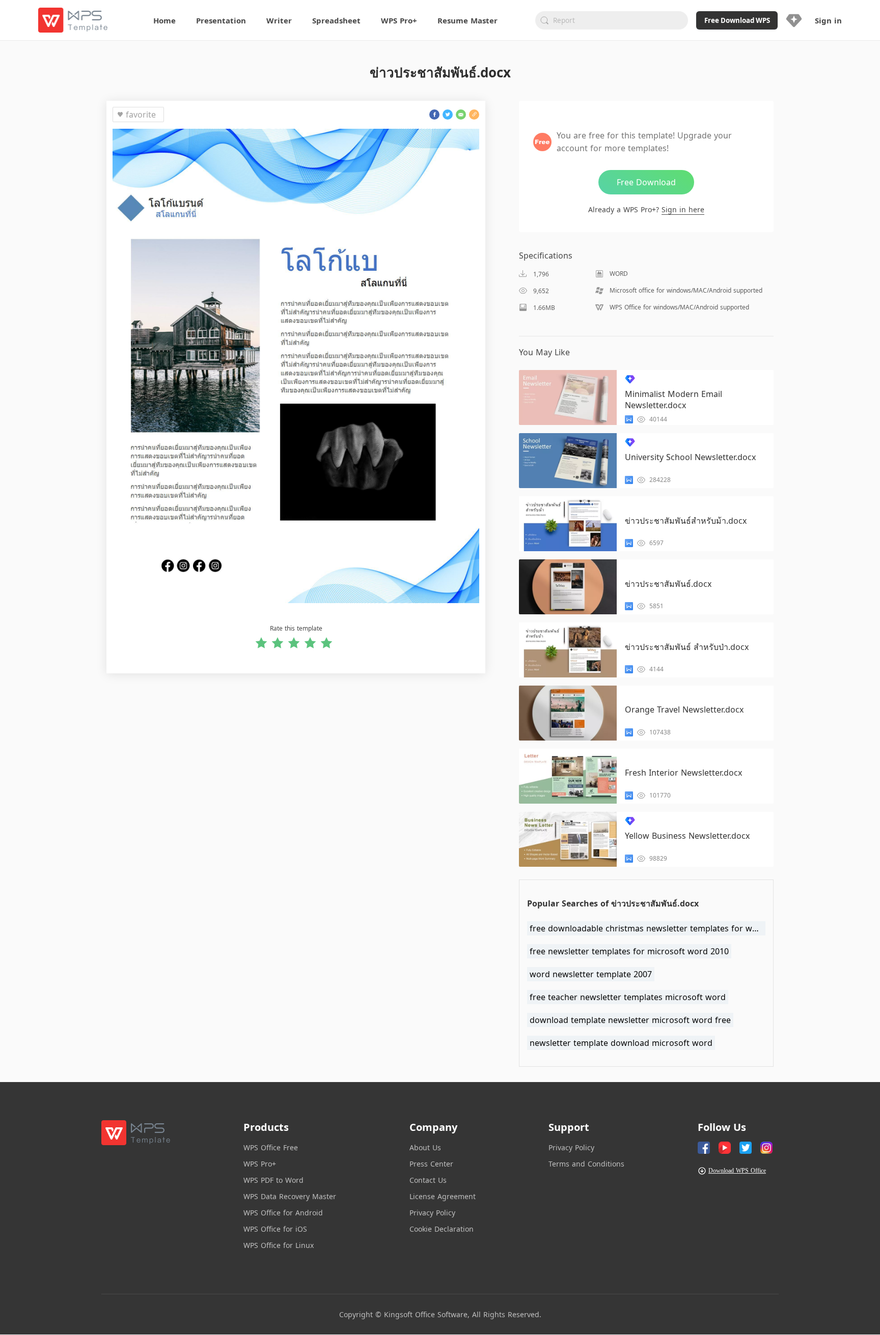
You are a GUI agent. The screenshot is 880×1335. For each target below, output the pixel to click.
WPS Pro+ (259, 1164)
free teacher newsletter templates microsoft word (628, 997)
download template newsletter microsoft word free (630, 1020)
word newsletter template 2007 (591, 974)
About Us (425, 1147)
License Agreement (442, 1196)
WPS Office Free (270, 1147)
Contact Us (428, 1180)
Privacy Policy (432, 1212)
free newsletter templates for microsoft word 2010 (629, 951)
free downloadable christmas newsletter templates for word (647, 928)
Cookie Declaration (441, 1229)
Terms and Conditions (586, 1164)
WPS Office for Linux (278, 1245)
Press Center (431, 1164)
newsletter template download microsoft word (621, 1042)
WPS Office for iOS (275, 1229)
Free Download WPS (737, 20)
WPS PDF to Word (273, 1180)
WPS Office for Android (283, 1212)
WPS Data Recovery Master (289, 1196)
